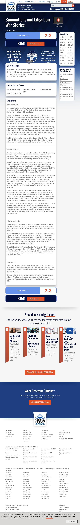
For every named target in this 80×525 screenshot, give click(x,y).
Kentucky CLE (26, 481)
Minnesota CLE (26, 492)
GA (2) (62, 53)
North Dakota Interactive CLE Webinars (30, 458)
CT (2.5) (62, 45)
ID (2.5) (62, 58)
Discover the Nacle (39, 372)
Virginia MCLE (62, 485)
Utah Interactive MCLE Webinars (46, 454)
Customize (39, 402)
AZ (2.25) (63, 40)
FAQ (6, 439)
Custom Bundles (27, 436)
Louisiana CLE (26, 483)
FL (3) (62, 50)
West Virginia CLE (63, 492)
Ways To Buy (26, 441)
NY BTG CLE (44, 439)
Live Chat (61, 434)
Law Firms (41, 2)
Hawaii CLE (8, 496)
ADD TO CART (35, 43)
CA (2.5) (62, 42)
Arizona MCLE (8, 477)
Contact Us (61, 436)
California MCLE (9, 481)
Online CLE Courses (46, 436)
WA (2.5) (70, 58)
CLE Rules (43, 432)
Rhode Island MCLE (64, 472)
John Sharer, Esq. (46, 89)
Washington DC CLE (64, 490)
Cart (58, 2)
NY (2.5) (70, 47)
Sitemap (61, 512)
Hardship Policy (63, 509)
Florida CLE (8, 490)
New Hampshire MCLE (46, 477)
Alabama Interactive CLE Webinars (11, 452)
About (20, 2)
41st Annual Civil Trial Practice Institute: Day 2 (66, 96)
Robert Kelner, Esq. (13, 89)
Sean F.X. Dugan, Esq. (14, 94)
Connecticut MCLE (9, 485)
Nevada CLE (44, 475)
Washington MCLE (63, 487)
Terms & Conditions (64, 507)
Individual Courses (27, 434)
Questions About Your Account (66, 438)
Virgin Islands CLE (63, 483)
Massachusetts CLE (28, 487)
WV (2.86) (70, 60)
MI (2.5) (70, 37)
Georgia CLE (8, 492)
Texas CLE (61, 479)
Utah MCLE (61, 481)
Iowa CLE (25, 477)
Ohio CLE (43, 490)
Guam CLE (7, 494)
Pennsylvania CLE (45, 496)
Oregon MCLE (44, 494)
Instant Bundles (27, 432)
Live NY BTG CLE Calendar (11, 449)
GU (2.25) (63, 55)
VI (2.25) (70, 55)
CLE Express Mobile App (47, 434)
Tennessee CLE (63, 477)
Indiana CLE (26, 475)
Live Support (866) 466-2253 (62, 9)
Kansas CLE (26, 479)
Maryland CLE (26, 485)
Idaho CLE (7, 498)
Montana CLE (26, 498)
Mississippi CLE (27, 494)
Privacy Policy (49, 518)
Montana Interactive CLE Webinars (29, 449)
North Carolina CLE (45, 485)
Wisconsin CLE (62, 494)
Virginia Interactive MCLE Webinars (47, 458)
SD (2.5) (70, 53)
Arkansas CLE (8, 479)
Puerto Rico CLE (45, 498)
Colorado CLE (8, 483)
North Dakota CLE (45, 487)
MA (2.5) (62, 63)
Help (48, 2)
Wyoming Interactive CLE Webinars (65, 454)
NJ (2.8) (70, 42)
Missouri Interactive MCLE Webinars (11, 458)
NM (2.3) (70, 45)
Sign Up (70, 2)
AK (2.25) (63, 37)
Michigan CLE (26, 490)
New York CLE (44, 483)
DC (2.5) (62, 47)
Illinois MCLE (26, 472)
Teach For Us (8, 436)
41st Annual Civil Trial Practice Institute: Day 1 (66, 90)
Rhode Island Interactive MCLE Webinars (48, 449)
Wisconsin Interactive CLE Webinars (65, 449)
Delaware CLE (8, 487)
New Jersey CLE (45, 479)
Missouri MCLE (27, 496)
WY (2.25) (70, 63)
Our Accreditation (9, 434)
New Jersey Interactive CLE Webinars (29, 454)
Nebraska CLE (44, 472)
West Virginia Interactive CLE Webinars (48, 462)
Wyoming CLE (62, 496)
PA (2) (69, 50)
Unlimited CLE (26, 439)
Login (64, 2)
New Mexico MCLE (45, 481)
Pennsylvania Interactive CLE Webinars (30, 462)
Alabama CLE (8, 472)
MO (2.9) (70, 40)
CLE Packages (29, 2)
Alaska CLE (8, 475)
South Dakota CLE (63, 475)
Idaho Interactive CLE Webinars (12, 455)
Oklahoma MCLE (45, 492)
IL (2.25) (62, 60)
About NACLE (8, 432)
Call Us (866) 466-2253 (64, 432)
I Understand (71, 521)
